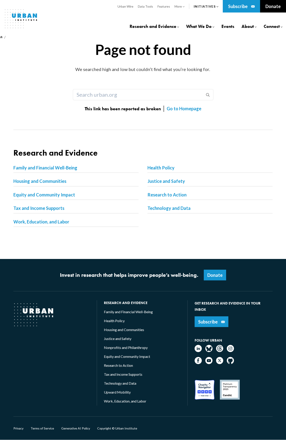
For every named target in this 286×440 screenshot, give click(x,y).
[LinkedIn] (198, 350)
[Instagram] (230, 350)
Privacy (18, 428)
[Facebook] (198, 363)
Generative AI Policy (75, 428)
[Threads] (219, 350)
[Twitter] (219, 363)
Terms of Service (42, 428)
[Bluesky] (208, 350)
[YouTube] (208, 363)
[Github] (230, 363)
